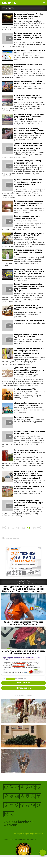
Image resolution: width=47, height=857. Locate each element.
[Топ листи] (27, 805)
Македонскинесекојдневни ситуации (23, 582)
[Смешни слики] (17, 796)
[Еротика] (27, 787)
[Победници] (22, 805)
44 (34, 527)
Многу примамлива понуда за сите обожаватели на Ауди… (23, 652)
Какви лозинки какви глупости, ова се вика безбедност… (23, 623)
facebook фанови (19, 823)
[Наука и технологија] (6, 805)
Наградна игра (23, 688)
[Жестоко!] (22, 796)
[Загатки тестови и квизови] (6, 796)
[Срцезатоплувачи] (38, 787)
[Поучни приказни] (6, 814)
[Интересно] (38, 796)
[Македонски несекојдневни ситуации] (11, 787)
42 (23, 527)
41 (17, 527)
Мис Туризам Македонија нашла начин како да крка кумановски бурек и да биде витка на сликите (23, 588)
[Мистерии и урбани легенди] (17, 787)
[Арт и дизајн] (27, 796)
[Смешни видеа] (6, 787)
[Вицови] (33, 787)
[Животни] (38, 805)
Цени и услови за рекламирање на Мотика (28, 834)
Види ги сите (23, 682)
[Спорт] (33, 805)
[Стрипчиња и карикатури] (33, 796)
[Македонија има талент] (11, 805)
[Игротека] (22, 787)
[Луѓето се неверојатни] (11, 796)
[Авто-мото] (11, 814)
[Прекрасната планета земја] (17, 805)
